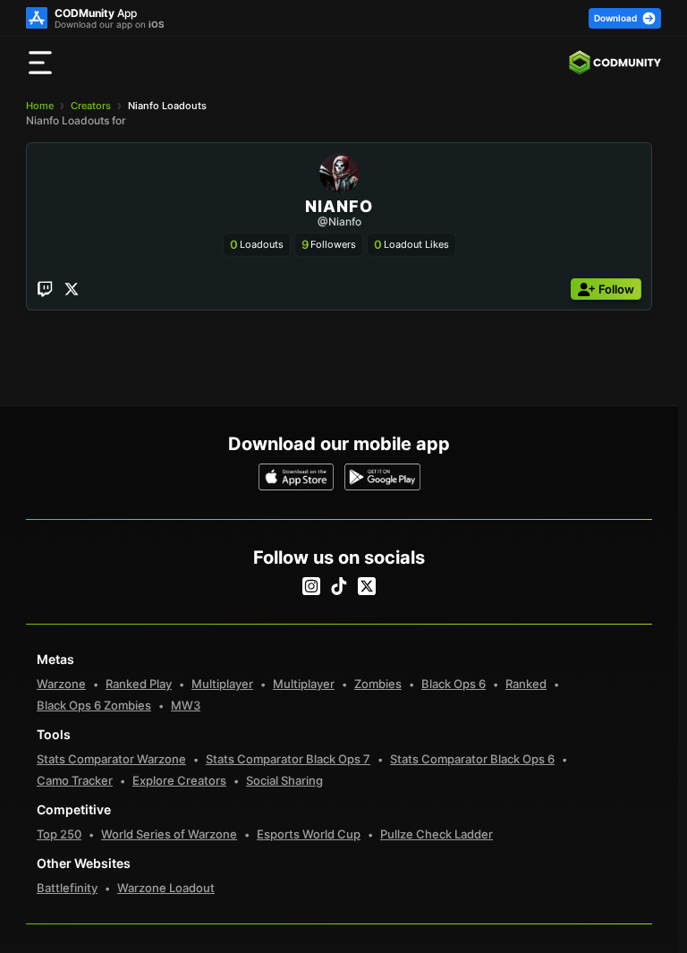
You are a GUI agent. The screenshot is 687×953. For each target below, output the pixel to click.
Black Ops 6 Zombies (94, 705)
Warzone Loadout (166, 888)
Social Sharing (284, 780)
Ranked (526, 683)
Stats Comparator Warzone (111, 759)
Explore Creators (179, 780)
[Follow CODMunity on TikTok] (339, 586)
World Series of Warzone (169, 834)
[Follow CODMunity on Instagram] (311, 586)
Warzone (61, 683)
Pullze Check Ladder (436, 834)
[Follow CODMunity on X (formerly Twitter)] (367, 586)
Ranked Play (139, 683)
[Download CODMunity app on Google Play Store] (382, 477)
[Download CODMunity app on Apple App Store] (297, 477)
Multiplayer (222, 683)
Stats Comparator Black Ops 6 (472, 759)
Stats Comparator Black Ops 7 (288, 759)
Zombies (378, 683)
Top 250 (59, 834)
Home (40, 105)
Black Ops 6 (453, 683)
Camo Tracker (75, 780)
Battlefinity (67, 888)
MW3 (185, 705)
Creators (91, 105)
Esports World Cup (308, 834)
